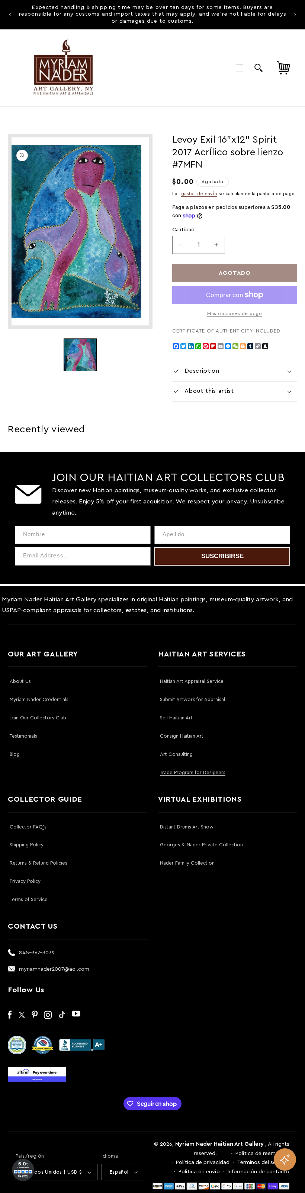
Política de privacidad (202, 1162)
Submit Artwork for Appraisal (192, 699)
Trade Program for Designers (192, 772)
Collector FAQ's (28, 826)
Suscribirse (222, 556)
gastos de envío (199, 193)
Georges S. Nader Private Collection (201, 844)
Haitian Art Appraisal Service (192, 681)
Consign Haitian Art (181, 736)
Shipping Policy (27, 844)
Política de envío (199, 1171)
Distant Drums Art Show (187, 826)
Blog (15, 754)
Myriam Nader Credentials (39, 699)
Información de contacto (258, 1171)
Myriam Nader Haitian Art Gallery (219, 1144)
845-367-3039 (37, 952)
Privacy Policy (25, 881)
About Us (20, 681)
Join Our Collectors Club (38, 717)
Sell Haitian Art (176, 717)
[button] (239, 67)
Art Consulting (176, 754)
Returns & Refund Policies (38, 862)
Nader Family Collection (187, 862)
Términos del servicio (263, 1162)
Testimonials (23, 736)
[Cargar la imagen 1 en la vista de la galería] (80, 355)
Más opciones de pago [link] (234, 313)
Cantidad (183, 229)
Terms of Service (29, 899)
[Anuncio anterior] (10, 14)
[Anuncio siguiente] (295, 14)
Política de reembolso (262, 1153)
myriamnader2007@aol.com (54, 969)
